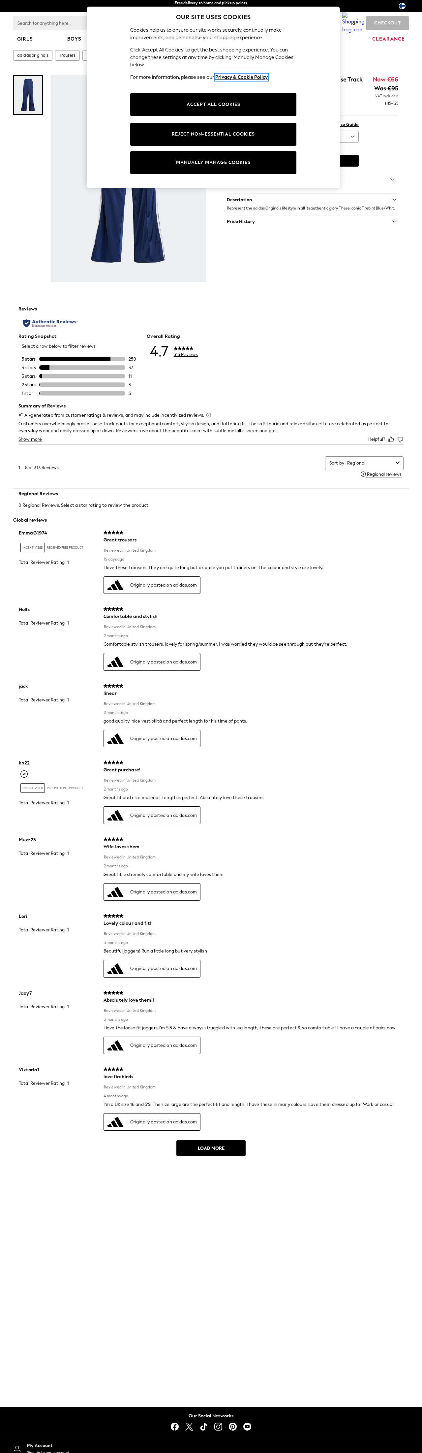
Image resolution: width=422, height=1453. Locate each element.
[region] (213, 97)
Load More (211, 1148)
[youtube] (247, 1426)
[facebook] (174, 1426)
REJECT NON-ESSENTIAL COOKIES (213, 134)
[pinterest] (233, 1426)
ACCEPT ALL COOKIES (213, 104)
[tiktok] (203, 1426)
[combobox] (370, 463)
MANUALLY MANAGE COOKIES (213, 162)
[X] (189, 1426)
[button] (312, 200)
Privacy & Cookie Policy (241, 77)
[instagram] (218, 1426)
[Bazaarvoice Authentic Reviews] (50, 323)
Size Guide (348, 124)
